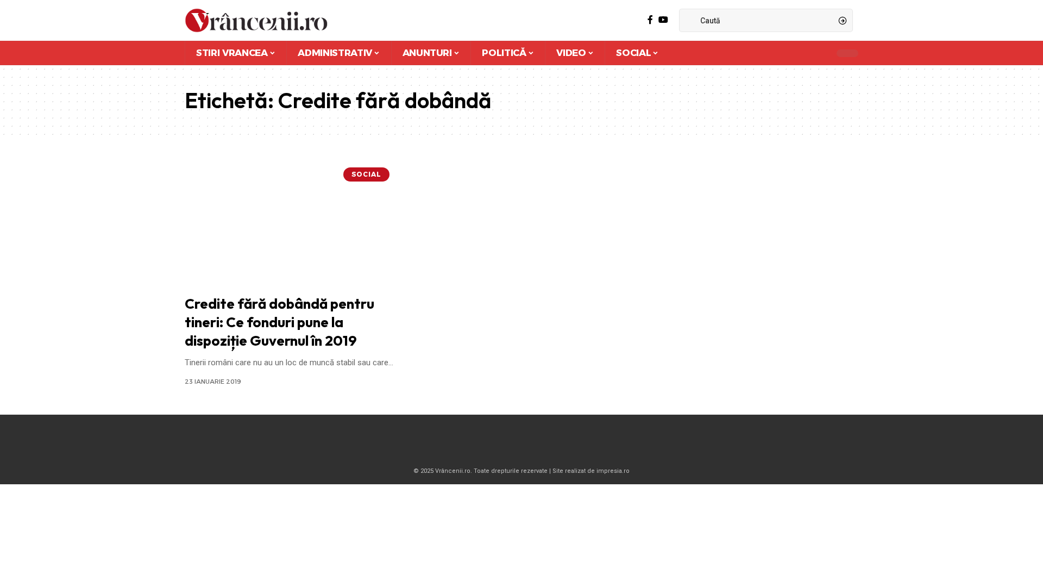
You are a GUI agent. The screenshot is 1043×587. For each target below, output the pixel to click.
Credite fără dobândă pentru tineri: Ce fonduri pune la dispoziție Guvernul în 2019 (279, 322)
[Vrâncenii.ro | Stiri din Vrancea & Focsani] (256, 20)
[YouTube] (663, 20)
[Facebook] (650, 20)
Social (366, 174)
